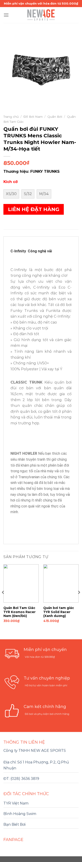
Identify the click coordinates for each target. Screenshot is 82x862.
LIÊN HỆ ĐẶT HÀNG (33, 209)
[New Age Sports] (41, 15)
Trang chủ (11, 116)
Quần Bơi (54, 116)
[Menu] (6, 15)
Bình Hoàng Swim (19, 814)
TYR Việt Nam (15, 803)
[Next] (79, 601)
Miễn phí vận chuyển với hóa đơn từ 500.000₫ (41, 3)
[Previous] (3, 601)
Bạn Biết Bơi (14, 824)
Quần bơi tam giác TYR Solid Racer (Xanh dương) (58, 612)
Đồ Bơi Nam (33, 116)
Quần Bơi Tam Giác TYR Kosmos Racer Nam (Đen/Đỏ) (19, 612)
